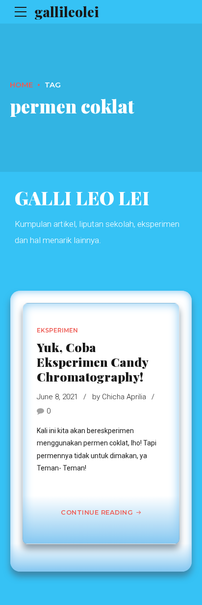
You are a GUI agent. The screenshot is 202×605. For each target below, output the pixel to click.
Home (21, 84)
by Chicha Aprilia (119, 396)
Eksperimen (57, 330)
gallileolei (66, 11)
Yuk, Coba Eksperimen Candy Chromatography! (92, 362)
